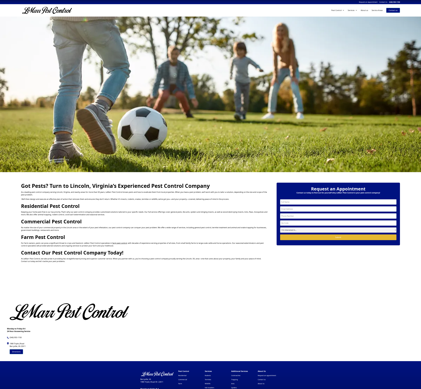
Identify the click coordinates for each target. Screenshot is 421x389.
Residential (182, 375)
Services (351, 10)
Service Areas (377, 10)
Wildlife (207, 384)
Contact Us (383, 2)
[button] (338, 10)
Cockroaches (235, 375)
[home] (47, 10)
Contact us (393, 10)
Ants (233, 384)
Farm (180, 384)
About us (364, 10)
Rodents (208, 375)
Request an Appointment (368, 2)
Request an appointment (267, 375)
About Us (261, 384)
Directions (16, 351)
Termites (208, 379)
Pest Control (336, 10)
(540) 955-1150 (394, 2)
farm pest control (119, 243)
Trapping (234, 379)
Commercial (182, 379)
